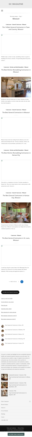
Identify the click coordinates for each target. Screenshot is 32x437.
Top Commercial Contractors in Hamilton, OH (15, 329)
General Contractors (16, 24)
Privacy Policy (21, 428)
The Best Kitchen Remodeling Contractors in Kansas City (16, 154)
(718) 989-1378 (4, 420)
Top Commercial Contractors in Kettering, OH (15, 338)
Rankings (3, 414)
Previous (13, 281)
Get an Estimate (4, 410)
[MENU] (2, 10)
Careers (2, 417)
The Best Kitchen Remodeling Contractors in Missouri (16, 71)
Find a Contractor (5, 401)
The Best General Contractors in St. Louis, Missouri (16, 239)
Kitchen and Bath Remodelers (17, 67)
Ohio (25, 375)
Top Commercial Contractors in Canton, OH (14, 343)
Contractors (8, 24)
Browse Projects (4, 404)
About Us (3, 407)
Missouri (24, 24)
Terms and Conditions (11, 428)
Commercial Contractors (13, 375)
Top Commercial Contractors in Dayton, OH (14, 334)
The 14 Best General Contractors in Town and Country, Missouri (16, 28)
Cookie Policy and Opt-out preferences (15, 430)
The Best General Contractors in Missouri (16, 112)
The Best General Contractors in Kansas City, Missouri (16, 196)
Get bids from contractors (16, 434)
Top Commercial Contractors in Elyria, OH (14, 325)
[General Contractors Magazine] (16, 6)
